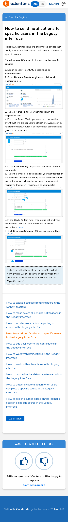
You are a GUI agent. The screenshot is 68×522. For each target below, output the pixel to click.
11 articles (15, 418)
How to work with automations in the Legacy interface (33, 366)
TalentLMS (57, 509)
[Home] (16, 5)
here (20, 227)
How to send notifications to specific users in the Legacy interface (34, 335)
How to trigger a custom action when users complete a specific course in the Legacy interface (31, 388)
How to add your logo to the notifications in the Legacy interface (31, 345)
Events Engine (18, 17)
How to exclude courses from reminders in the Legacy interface (33, 304)
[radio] (24, 461)
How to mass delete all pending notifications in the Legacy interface (33, 314)
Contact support (34, 485)
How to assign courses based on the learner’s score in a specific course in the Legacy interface (33, 402)
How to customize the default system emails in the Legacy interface (34, 376)
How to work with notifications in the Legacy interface (33, 355)
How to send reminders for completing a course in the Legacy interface (29, 325)
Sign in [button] (54, 3)
